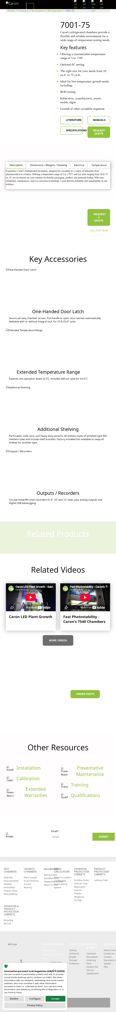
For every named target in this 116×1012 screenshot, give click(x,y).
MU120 (7, 923)
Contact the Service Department (92, 970)
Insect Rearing (31, 880)
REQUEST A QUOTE (100, 217)
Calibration (28, 778)
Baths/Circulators (62, 877)
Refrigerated (50, 874)
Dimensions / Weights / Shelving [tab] (48, 165)
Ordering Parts (91, 962)
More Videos (58, 640)
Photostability (11, 894)
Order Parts (85, 694)
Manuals (99, 120)
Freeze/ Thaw (10, 890)
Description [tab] (16, 165)
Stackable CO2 (51, 878)
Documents (92, 956)
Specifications (74, 130)
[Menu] (108, 6)
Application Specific (79, 888)
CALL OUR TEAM (99, 230)
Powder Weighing (79, 895)
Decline (14, 998)
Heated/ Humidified (9, 886)
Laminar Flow (80, 883)
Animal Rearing (28, 886)
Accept (55, 998)
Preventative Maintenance (90, 771)
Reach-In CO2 (51, 884)
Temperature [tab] (99, 165)
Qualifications (85, 795)
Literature (74, 120)
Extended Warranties (35, 792)
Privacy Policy (34, 1005)
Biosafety (8, 920)
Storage (78, 900)
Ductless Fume (81, 880)
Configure (34, 998)
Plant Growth (30, 877)
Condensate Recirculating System (60, 884)
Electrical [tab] (79, 165)
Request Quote (99, 132)
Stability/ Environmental (11, 879)
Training (79, 785)
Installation (28, 768)
